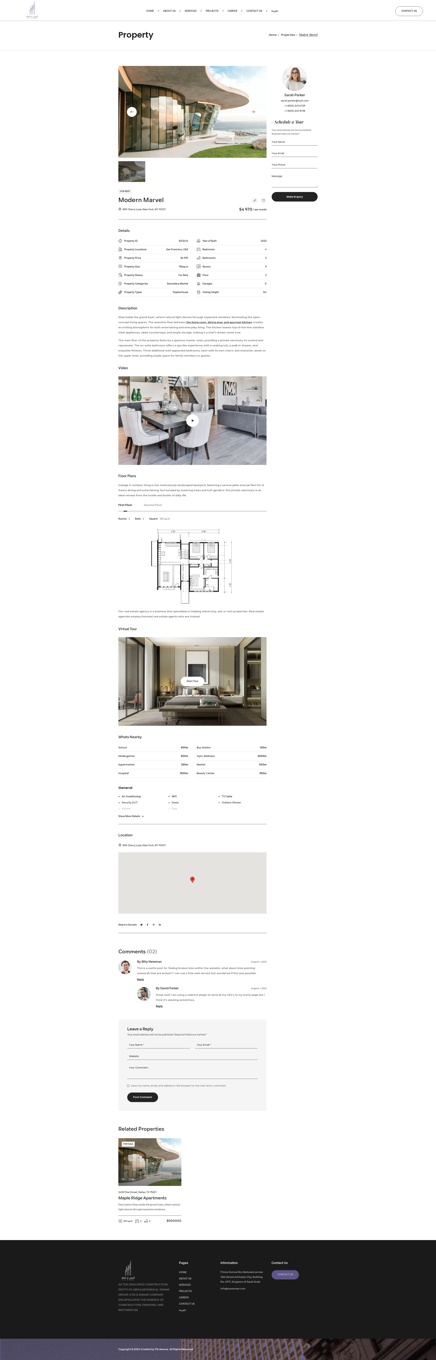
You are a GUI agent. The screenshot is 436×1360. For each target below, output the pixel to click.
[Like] (263, 200)
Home (273, 35)
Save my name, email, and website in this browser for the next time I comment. (178, 1085)
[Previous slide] (123, 1179)
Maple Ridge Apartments (142, 1198)
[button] (409, 11)
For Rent (125, 191)
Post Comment (142, 1097)
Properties (288, 35)
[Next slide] (132, 1179)
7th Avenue (161, 1349)
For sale (128, 1144)
